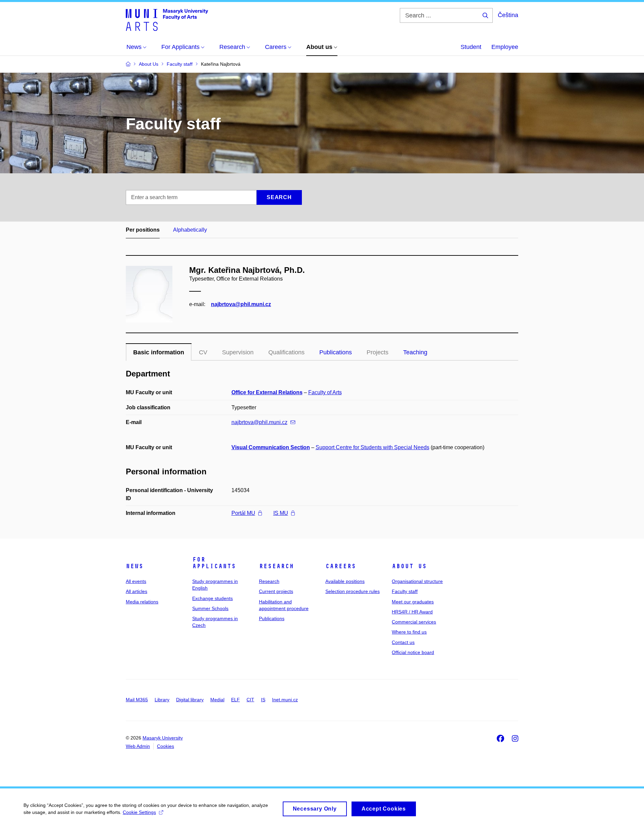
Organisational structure (417, 581)
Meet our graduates (413, 601)
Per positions (143, 230)
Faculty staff (405, 591)
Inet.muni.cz (285, 699)
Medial (217, 699)
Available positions (345, 581)
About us (409, 566)
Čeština (508, 15)
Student (471, 47)
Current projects (276, 591)
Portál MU (243, 513)
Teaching (415, 352)
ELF (235, 699)
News (134, 566)
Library (162, 699)
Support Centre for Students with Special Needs (372, 447)
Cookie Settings (139, 812)
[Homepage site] (167, 19)
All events (136, 581)
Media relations (142, 601)
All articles (136, 591)
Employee (504, 47)
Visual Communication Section (270, 447)
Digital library (190, 699)
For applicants (214, 563)
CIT (250, 699)
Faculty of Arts (325, 392)
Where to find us (409, 632)
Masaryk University (163, 738)
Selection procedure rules (352, 591)
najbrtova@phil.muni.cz (241, 304)
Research (276, 566)
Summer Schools (210, 608)
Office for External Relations (267, 392)
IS (263, 699)
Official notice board (413, 652)
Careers (340, 566)
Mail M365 (137, 699)
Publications (335, 352)
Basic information (158, 352)
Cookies (165, 746)
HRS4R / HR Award (412, 611)
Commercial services (414, 622)
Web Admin (138, 746)
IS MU (280, 513)
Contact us (403, 642)
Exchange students (212, 598)
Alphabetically (190, 230)
